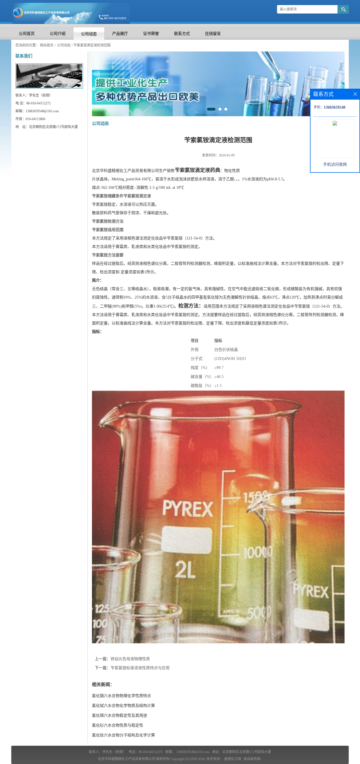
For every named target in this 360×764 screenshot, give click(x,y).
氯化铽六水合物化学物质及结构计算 (123, 705)
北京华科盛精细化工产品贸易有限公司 (126, 759)
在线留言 (213, 34)
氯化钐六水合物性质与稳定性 (117, 725)
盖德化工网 (232, 759)
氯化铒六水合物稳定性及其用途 (119, 715)
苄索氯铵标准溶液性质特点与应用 (140, 668)
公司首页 (27, 34)
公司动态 (89, 34)
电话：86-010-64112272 (146, 752)
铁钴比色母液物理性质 (130, 659)
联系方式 (182, 34)
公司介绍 (58, 34)
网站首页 (46, 45)
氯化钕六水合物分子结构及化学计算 (123, 735)
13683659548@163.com (193, 752)
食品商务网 (252, 759)
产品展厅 (120, 34)
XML (202, 759)
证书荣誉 (151, 34)
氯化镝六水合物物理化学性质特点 (121, 696)
